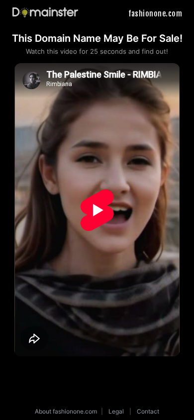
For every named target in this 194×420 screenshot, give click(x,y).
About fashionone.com (66, 411)
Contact (148, 411)
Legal (116, 411)
